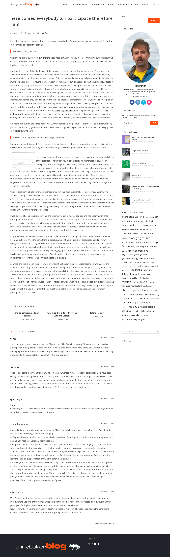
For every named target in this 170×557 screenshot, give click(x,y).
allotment (139, 212)
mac (148, 274)
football (153, 246)
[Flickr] (149, 102)
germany (143, 254)
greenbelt (149, 258)
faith (124, 246)
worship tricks (139, 315)
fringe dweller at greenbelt (141, 200)
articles (126, 221)
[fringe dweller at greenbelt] (126, 201)
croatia (135, 234)
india (142, 262)
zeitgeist (141, 319)
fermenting (140, 247)
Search (124, 16)
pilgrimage (135, 290)
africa (132, 212)
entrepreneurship (130, 242)
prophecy (155, 295)
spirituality (128, 302)
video (129, 311)
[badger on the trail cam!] (126, 152)
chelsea (152, 225)
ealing (151, 233)
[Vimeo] (143, 102)
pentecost (147, 286)
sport (148, 302)
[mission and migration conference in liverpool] (126, 139)
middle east (136, 278)
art (156, 216)
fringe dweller (127, 254)
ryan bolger (16, 399)
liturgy (133, 274)
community (134, 230)
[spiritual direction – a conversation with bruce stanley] (126, 189)
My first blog (126, 341)
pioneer (145, 290)
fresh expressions (138, 250)
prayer (139, 294)
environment (146, 242)
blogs (125, 225)
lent (146, 269)
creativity (126, 233)
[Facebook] (132, 102)
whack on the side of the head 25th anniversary (62, 314)
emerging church (139, 238)
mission (126, 282)
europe (155, 242)
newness (126, 286)
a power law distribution (60, 171)
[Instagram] (137, 102)
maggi (13, 338)
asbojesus (30, 216)
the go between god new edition (27, 314)
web (143, 311)
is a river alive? (137, 175)
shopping (135, 298)
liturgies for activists (139, 163)
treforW (14, 366)
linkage (125, 274)
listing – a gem (97, 313)
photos (126, 290)
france (124, 251)
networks (151, 282)
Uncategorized (146, 306)
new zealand (136, 286)
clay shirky (44, 57)
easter (125, 238)
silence (142, 298)
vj (133, 311)
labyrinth (154, 266)
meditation (126, 278)
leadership (137, 269)
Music (143, 282)
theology (132, 306)
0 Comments (148, 142)
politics (132, 294)
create (149, 229)
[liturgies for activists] (126, 164)
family (131, 246)
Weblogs (150, 311)
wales (137, 311)
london (142, 274)
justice (140, 266)
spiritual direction (152, 298)
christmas (125, 230)
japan (134, 266)
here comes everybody (66, 57)
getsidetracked (128, 258)
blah (151, 221)
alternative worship (133, 216)
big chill (144, 221)
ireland (124, 266)
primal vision (79, 61)
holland (124, 263)
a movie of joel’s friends (64, 110)
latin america (126, 270)
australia (135, 221)
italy (129, 266)
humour (130, 263)
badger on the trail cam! (140, 151)
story (153, 303)
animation (150, 217)
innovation (150, 262)
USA (123, 310)
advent (125, 212)
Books (48, 33)
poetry (125, 294)
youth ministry (129, 319)
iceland (136, 263)
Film (146, 246)
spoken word (140, 302)
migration (145, 278)
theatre (124, 307)
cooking (142, 230)
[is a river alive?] (126, 176)
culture (143, 233)
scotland (126, 298)
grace (139, 258)
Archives (125, 328)
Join (154, 123)
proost (147, 294)
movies (135, 281)
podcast (154, 290)
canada (145, 225)
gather (136, 254)
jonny (16, 33)
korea (146, 266)
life (150, 269)
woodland (126, 315)
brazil (139, 226)
